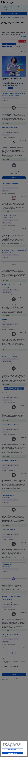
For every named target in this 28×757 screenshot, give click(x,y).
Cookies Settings (12, 749)
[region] (14, 748)
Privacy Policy (12, 746)
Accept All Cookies (12, 753)
